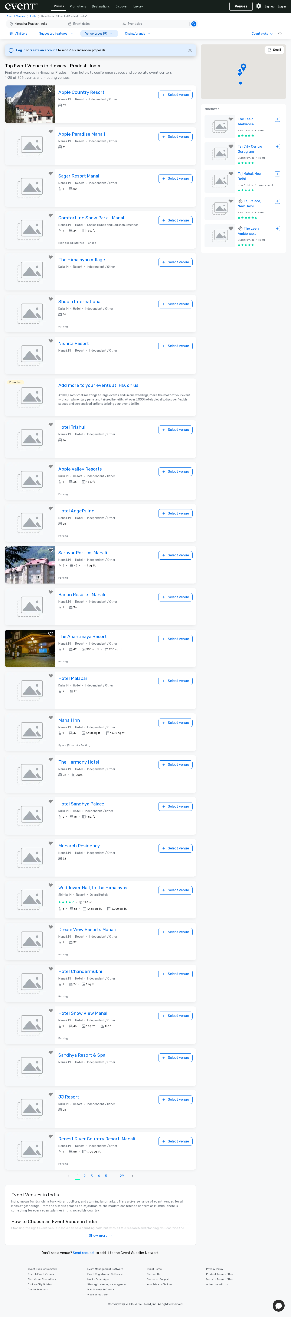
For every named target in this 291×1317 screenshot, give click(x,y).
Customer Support (158, 1279)
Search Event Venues (41, 1274)
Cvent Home (154, 1268)
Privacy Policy (214, 1268)
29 (122, 1176)
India (33, 16)
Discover (122, 6)
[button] (102, 24)
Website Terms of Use (219, 1279)
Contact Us (153, 1274)
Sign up (270, 6)
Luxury (138, 6)
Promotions (78, 6)
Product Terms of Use (219, 1274)
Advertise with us (217, 1284)
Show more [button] (98, 1235)
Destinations (101, 6)
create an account (43, 50)
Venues (59, 6)
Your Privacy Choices (159, 1284)
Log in (282, 6)
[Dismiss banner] (190, 50)
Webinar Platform (97, 1294)
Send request (83, 1253)
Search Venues (16, 16)
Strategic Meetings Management (107, 1284)
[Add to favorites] (50, 89)
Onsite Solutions (38, 1289)
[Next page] (132, 1176)
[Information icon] (280, 33)
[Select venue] (277, 119)
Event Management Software (105, 1268)
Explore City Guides (40, 1284)
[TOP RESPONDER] (241, 201)
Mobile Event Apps (98, 1279)
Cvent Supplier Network (42, 1268)
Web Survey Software (100, 1289)
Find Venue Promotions (42, 1279)
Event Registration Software (104, 1274)
